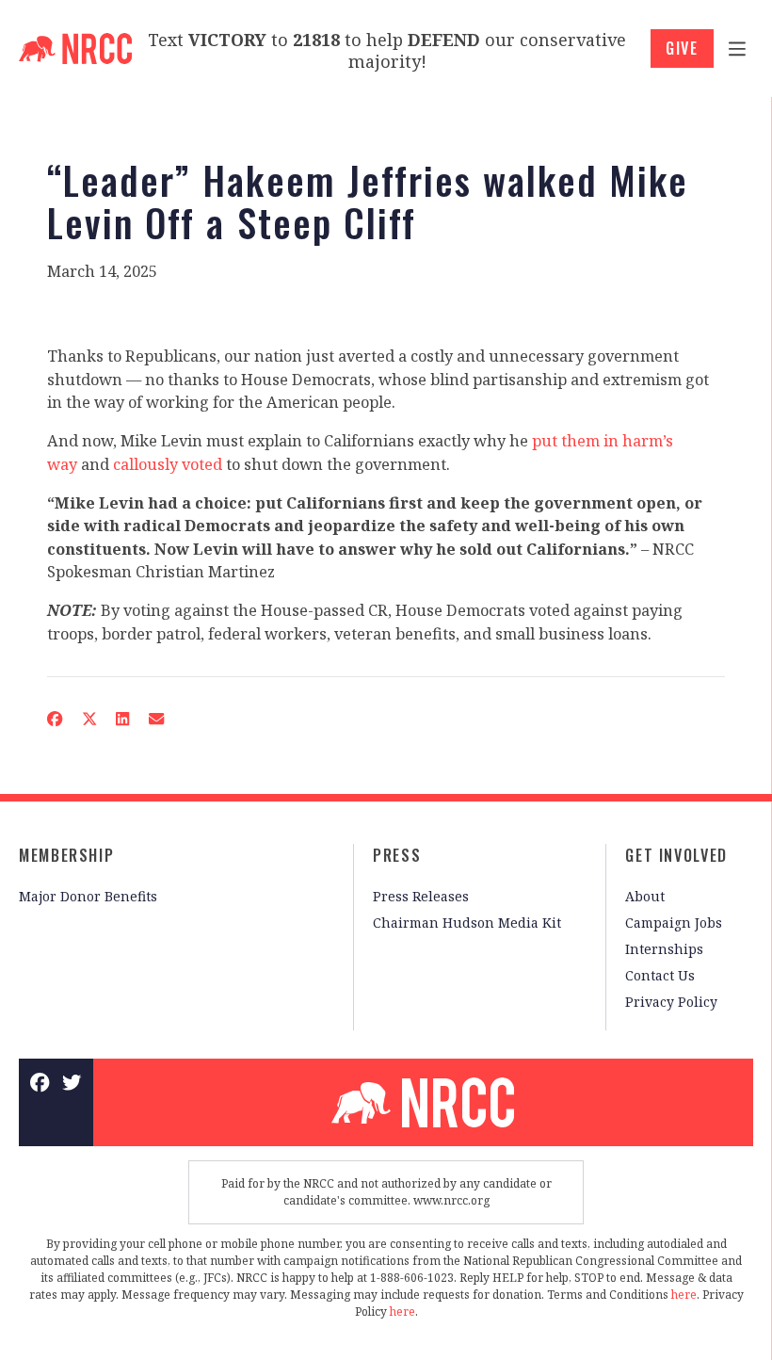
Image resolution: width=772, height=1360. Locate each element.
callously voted (167, 464)
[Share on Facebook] (55, 719)
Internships (664, 949)
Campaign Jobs (673, 922)
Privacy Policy (671, 1002)
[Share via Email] (156, 719)
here (684, 1295)
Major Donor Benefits (88, 896)
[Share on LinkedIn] (122, 719)
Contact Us (660, 975)
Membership (66, 855)
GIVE (682, 48)
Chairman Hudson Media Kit (467, 922)
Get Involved (676, 855)
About (645, 896)
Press (397, 855)
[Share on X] (89, 719)
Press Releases (421, 896)
